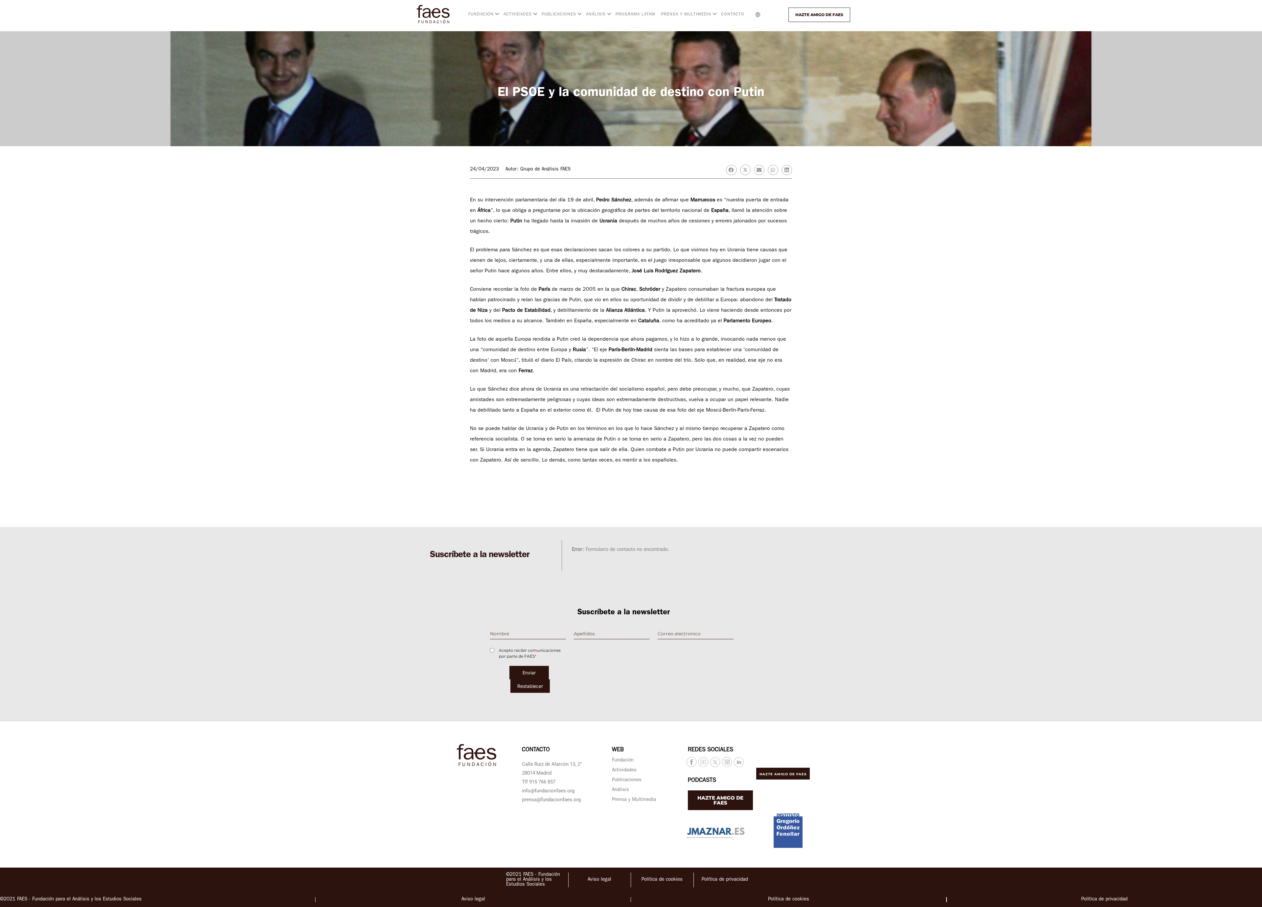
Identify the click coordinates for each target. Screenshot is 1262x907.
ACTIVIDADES (517, 14)
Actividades (624, 770)
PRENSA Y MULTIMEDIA (686, 14)
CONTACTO (732, 14)
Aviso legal (599, 879)
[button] (771, 15)
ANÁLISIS (596, 14)
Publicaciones (627, 780)
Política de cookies (662, 879)
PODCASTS (702, 781)
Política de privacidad (725, 879)
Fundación (623, 760)
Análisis (620, 790)
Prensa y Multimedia (634, 800)
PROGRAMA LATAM (635, 14)
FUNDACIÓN (481, 14)
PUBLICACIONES (559, 14)
